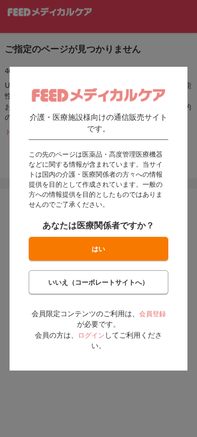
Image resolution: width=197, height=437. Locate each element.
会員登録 (152, 314)
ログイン (91, 335)
